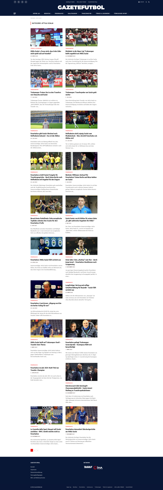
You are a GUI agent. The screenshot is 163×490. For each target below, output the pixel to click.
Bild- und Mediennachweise (38, 478)
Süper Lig (36, 13)
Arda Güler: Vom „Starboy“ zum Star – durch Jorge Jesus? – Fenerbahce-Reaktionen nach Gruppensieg (81, 262)
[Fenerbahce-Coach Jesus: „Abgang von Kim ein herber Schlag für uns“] (46, 289)
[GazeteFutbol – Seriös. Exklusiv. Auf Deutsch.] (81, 7)
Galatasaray (72, 13)
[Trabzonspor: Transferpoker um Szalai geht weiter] (81, 78)
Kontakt (33, 467)
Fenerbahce (59, 13)
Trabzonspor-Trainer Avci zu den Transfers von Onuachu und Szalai (46, 93)
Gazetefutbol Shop (92, 2)
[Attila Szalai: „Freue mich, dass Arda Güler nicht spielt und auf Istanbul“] (46, 37)
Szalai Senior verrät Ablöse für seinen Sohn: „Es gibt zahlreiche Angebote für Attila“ (81, 219)
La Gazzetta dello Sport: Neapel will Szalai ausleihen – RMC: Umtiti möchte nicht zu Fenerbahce (46, 431)
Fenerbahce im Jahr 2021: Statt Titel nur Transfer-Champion (45, 369)
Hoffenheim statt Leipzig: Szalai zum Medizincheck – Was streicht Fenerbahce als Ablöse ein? (81, 135)
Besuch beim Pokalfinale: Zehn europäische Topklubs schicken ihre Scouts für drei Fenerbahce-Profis (46, 220)
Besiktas (47, 13)
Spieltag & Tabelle (70, 2)
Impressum (33, 469)
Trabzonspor (86, 13)
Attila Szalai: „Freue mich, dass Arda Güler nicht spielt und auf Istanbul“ (46, 52)
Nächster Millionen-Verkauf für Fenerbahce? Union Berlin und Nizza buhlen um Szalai (81, 177)
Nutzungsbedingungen (36, 475)
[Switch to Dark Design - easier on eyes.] (146, 2)
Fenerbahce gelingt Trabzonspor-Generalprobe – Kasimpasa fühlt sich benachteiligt (79, 344)
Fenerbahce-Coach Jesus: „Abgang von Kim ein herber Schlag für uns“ (46, 304)
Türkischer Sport (120, 13)
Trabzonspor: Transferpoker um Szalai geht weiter (81, 93)
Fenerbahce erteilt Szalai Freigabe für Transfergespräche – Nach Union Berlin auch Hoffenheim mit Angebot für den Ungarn (46, 177)
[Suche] (148, 2)
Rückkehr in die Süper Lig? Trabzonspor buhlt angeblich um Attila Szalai (80, 52)
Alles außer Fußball (81, 2)
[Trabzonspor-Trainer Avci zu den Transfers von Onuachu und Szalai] (46, 78)
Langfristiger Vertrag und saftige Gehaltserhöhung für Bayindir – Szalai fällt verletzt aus (81, 287)
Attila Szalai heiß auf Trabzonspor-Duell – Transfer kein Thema (46, 343)
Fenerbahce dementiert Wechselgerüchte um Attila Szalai (80, 430)
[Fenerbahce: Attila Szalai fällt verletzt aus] (46, 246)
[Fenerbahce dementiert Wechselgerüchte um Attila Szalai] (81, 415)
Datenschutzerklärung (36, 472)
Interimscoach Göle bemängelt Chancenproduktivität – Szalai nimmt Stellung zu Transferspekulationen (79, 388)
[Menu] (15, 13)
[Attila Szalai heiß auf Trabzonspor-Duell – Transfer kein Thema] (46, 328)
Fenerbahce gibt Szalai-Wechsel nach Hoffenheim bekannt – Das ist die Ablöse (45, 134)
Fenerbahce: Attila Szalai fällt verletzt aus (46, 260)
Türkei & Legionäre (103, 13)
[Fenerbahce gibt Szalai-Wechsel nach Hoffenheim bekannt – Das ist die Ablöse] (46, 120)
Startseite (33, 18)
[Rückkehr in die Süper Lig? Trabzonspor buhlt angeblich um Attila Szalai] (81, 37)
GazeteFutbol (129, 487)
